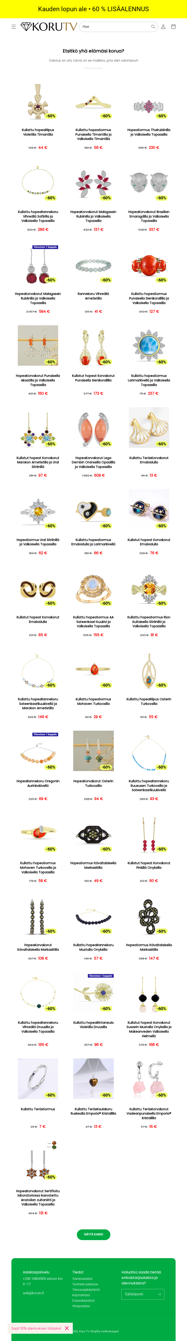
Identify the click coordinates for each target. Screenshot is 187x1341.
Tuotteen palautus (85, 1284)
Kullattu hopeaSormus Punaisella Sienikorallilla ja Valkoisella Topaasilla (149, 298)
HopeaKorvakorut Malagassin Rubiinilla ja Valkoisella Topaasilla (93, 216)
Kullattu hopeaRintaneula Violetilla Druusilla (93, 1025)
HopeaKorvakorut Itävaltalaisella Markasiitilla (38, 947)
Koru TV (84, 1331)
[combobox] (118, 27)
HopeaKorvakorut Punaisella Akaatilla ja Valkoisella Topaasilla (38, 380)
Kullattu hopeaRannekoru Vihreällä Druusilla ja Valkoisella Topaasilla (38, 1027)
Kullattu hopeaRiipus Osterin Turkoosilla (149, 701)
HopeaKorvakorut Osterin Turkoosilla (93, 783)
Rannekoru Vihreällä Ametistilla (93, 296)
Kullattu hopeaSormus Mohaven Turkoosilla (93, 701)
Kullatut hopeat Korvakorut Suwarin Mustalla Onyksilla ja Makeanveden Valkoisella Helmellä (149, 1029)
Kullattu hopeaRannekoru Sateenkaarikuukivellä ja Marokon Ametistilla (38, 703)
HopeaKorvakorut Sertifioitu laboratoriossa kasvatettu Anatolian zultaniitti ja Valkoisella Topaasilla (38, 1198)
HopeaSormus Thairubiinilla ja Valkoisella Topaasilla (148, 132)
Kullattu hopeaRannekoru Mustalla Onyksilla (93, 947)
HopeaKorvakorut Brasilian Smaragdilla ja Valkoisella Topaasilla (148, 216)
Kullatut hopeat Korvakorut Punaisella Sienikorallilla (93, 378)
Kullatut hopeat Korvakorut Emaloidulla (149, 542)
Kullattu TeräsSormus (38, 1109)
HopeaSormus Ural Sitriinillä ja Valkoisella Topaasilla (38, 542)
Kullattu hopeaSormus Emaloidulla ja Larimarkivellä (93, 542)
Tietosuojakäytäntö (86, 1289)
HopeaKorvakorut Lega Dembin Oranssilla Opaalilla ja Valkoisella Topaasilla (93, 462)
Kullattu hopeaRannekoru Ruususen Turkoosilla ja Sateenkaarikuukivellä (149, 785)
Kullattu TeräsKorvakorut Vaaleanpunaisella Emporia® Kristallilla (149, 1113)
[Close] (67, 1328)
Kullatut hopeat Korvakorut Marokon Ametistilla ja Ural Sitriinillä (38, 462)
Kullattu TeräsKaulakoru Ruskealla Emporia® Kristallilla (93, 1111)
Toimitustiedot (82, 1279)
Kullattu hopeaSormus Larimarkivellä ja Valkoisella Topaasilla (149, 380)
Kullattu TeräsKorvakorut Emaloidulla (149, 460)
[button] (14, 27)
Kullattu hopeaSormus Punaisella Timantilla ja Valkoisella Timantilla (93, 134)
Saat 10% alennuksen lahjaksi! (36, 1328)
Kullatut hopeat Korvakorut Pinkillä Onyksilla (149, 865)
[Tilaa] (159, 1294)
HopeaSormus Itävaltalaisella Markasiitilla (93, 865)
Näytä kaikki (93, 1234)
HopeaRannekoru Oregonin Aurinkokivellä (38, 783)
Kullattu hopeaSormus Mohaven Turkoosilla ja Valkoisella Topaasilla (38, 867)
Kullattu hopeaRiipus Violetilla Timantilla (38, 132)
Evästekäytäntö (83, 1300)
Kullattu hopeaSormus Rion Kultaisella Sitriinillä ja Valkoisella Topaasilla (148, 621)
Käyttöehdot (81, 1295)
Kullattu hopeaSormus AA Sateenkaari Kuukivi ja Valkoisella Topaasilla (93, 621)
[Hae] (153, 27)
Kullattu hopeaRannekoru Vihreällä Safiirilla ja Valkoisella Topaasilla (38, 216)
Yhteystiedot (81, 1306)
